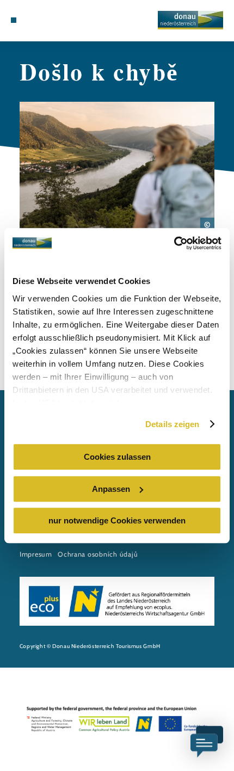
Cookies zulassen (117, 456)
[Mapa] (30, 20)
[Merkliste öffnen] (39, 20)
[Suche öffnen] (47, 20)
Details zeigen (172, 424)
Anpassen (111, 489)
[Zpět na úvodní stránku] (190, 20)
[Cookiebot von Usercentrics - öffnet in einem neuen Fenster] (173, 243)
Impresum (36, 554)
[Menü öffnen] (13, 20)
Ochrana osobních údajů (98, 554)
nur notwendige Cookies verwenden (117, 520)
